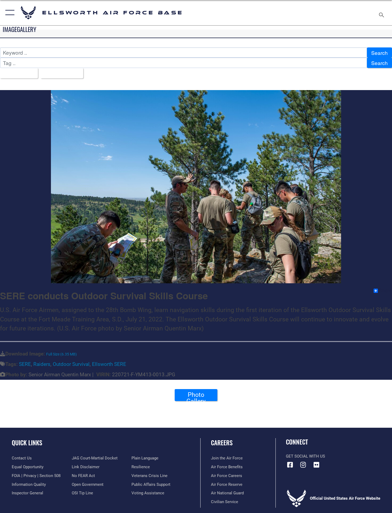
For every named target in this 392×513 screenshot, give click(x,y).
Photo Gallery (196, 396)
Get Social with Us (305, 456)
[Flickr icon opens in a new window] (316, 465)
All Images (17, 73)
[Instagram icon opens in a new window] (303, 465)
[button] (8, 12)
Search (379, 52)
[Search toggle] (382, 13)
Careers (222, 442)
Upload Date (60, 73)
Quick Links (27, 442)
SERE (25, 364)
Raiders (41, 364)
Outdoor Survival (71, 364)
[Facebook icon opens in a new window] (290, 465)
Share (385, 291)
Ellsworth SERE (109, 364)
